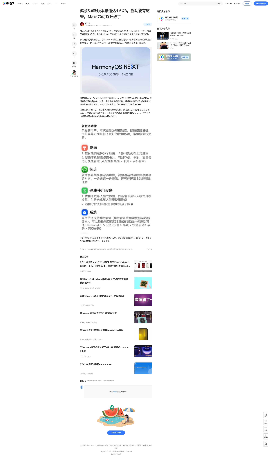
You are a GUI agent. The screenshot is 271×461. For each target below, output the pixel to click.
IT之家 (82, 305)
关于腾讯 (83, 445)
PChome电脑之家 (86, 339)
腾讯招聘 (125, 445)
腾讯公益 (131, 445)
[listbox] (116, 315)
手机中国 (83, 356)
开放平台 (112, 445)
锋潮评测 (83, 271)
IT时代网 (83, 373)
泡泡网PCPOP (84, 288)
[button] (185, 18)
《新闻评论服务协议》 (108, 381)
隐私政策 (105, 445)
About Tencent (91, 445)
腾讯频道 (145, 445)
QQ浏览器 (138, 445)
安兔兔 (82, 322)
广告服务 (118, 445)
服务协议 (99, 445)
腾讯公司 (113, 454)
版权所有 (118, 454)
